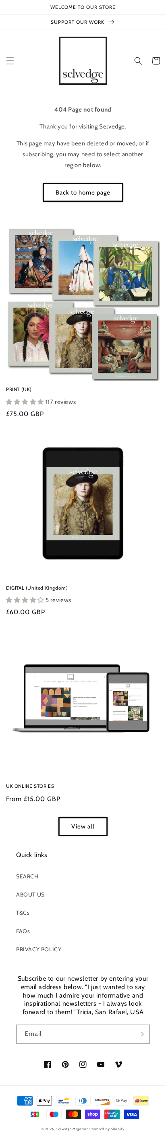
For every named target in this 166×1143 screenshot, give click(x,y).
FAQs (23, 931)
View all (83, 826)
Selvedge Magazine (72, 1129)
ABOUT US (30, 894)
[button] (10, 61)
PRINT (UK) (19, 389)
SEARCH (27, 876)
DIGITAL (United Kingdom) (37, 588)
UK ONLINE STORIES (30, 786)
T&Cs (22, 912)
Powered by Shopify (106, 1129)
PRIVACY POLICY (38, 949)
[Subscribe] (140, 1034)
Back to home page (83, 192)
